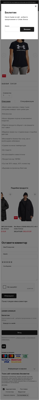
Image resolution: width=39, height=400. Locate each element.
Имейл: (7, 26)
